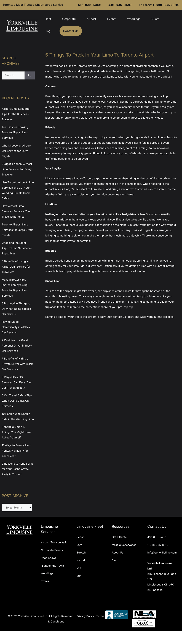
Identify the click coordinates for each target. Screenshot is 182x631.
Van (78, 568)
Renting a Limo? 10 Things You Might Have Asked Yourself (16, 432)
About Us (117, 552)
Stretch (81, 552)
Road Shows (49, 558)
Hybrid (80, 560)
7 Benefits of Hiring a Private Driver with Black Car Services (17, 364)
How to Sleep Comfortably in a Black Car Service (16, 327)
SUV (79, 545)
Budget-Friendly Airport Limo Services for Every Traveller (17, 169)
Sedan (80, 537)
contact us (119, 316)
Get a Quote (119, 537)
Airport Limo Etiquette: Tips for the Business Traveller (16, 114)
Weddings (133, 19)
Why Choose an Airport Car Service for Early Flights (16, 151)
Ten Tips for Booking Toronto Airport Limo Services (15, 132)
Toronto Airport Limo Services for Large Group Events (17, 230)
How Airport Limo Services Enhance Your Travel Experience (16, 211)
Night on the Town (52, 565)
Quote (155, 19)
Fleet (48, 19)
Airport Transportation (55, 542)
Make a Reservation (124, 545)
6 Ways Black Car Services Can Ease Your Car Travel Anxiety (17, 382)
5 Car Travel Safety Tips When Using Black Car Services (17, 401)
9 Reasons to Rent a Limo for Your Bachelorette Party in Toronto (18, 469)
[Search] (30, 75)
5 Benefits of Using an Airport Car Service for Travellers (16, 267)
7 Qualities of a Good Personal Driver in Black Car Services (17, 346)
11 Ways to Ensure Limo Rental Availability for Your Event (16, 451)
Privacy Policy (85, 616)
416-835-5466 (156, 537)
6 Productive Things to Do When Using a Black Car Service (16, 309)
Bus (78, 575)
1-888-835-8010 (157, 545)
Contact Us (71, 31)
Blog (47, 31)
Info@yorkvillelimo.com (162, 552)
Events (111, 19)
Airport (91, 19)
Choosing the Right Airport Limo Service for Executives (17, 248)
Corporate (69, 19)
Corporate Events (52, 550)
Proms (45, 581)
